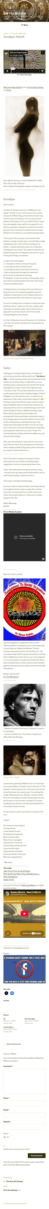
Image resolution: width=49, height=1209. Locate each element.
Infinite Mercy (8, 1027)
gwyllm (22, 33)
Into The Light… (30, 1018)
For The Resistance (11, 677)
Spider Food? (8, 880)
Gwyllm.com (14, 13)
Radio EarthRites (28, 885)
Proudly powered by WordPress (14, 1203)
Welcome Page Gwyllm (12, 87)
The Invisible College (35, 87)
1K (4, 1018)
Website (6, 1122)
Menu (26, 25)
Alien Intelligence (10, 877)
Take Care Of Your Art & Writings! (16, 871)
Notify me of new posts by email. (16, 1149)
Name (6, 1098)
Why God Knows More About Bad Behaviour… (21, 874)
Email (6, 1110)
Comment (8, 1066)
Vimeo (8, 90)
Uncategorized (14, 1044)
